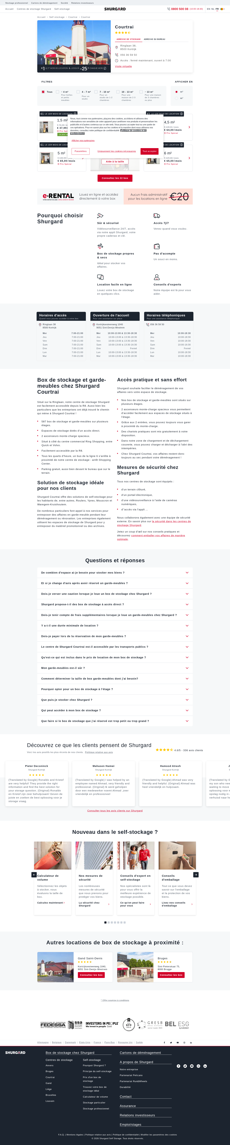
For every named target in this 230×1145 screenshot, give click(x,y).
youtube (177, 1042)
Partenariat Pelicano (131, 1075)
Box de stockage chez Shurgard (70, 1052)
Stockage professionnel (16, 3)
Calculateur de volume (95, 1097)
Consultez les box (91, 975)
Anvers (50, 1065)
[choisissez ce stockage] (188, 127)
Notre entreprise (129, 1069)
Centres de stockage (59, 1059)
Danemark (70, 1042)
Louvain (50, 1101)
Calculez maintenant (50, 902)
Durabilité (125, 1087)
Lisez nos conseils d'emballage (173, 904)
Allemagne (43, 1042)
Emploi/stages (130, 1124)
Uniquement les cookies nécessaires (117, 151)
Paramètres (81, 151)
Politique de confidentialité (126, 1135)
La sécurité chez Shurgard (89, 904)
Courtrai (50, 1077)
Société (64, 3)
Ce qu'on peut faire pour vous (132, 904)
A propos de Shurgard (136, 1062)
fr (217, 9)
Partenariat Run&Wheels (133, 1081)
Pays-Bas (109, 1042)
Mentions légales (75, 1135)
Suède (139, 1042)
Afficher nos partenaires (83, 140)
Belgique (57, 1042)
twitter (171, 1042)
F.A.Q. (61, 1135)
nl (213, 9)
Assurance (128, 1106)
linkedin (191, 1042)
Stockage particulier (94, 1102)
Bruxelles (51, 1095)
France (97, 1042)
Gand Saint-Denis (90, 958)
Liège (49, 1089)
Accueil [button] (9, 9)
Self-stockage (92, 1059)
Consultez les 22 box (115, 178)
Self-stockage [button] (62, 9)
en (208, 9)
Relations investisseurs (82, 3)
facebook (164, 1042)
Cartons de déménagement (44, 3)
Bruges (163, 958)
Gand (49, 1083)
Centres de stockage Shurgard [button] (34, 9)
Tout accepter (150, 151)
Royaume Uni (125, 1042)
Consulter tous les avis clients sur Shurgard (115, 810)
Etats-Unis (84, 1042)
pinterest (184, 1042)
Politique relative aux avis (99, 752)
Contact (126, 1096)
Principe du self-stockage (97, 1071)
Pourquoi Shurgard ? (94, 1065)
